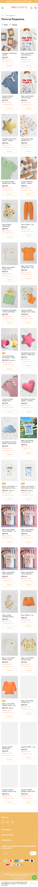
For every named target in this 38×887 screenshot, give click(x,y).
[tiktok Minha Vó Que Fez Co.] (7, 822)
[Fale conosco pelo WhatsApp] (34, 877)
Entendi (32, 883)
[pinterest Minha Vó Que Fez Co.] (12, 822)
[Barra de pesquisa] (31, 8)
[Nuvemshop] (19, 879)
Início (2, 15)
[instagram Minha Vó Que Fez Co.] (2, 822)
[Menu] (3, 8)
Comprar (9, 66)
